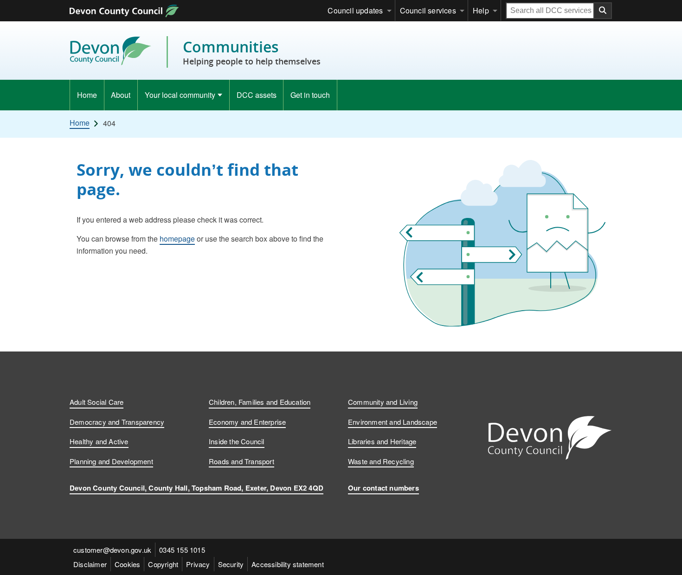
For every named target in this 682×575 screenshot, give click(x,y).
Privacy (198, 564)
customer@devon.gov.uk (112, 550)
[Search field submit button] (603, 10)
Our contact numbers (383, 488)
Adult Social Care (96, 402)
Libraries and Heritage (382, 441)
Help (481, 10)
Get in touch (310, 94)
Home (87, 94)
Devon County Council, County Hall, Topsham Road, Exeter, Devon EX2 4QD (196, 488)
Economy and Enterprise (247, 422)
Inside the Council (236, 441)
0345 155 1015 (182, 550)
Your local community (180, 94)
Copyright (163, 564)
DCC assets (257, 94)
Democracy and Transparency (117, 422)
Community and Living (383, 402)
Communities (252, 51)
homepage (177, 238)
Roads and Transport (241, 461)
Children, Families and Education (259, 402)
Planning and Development (111, 461)
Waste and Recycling (381, 461)
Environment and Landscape (392, 422)
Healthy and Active (99, 441)
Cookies (127, 564)
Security (231, 564)
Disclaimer (90, 564)
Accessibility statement (287, 564)
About (120, 94)
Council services (428, 10)
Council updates (355, 10)
